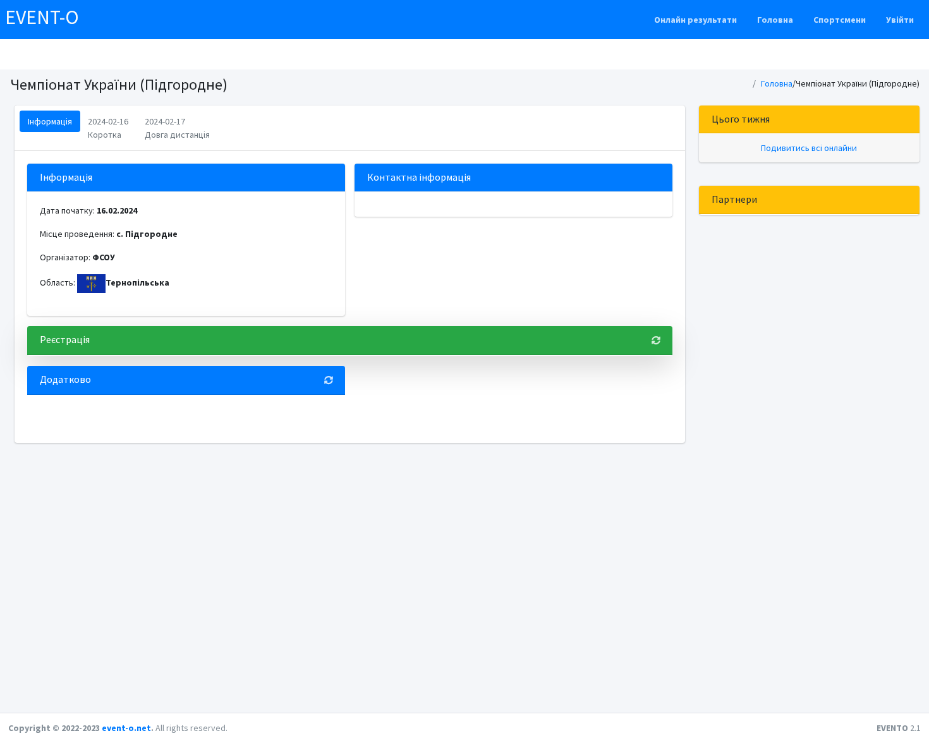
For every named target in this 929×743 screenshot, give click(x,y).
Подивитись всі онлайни (809, 148)
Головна (775, 19)
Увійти (900, 19)
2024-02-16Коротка (108, 128)
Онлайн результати (695, 19)
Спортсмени (839, 19)
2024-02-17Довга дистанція (177, 128)
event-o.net (126, 728)
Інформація (50, 121)
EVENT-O (42, 17)
